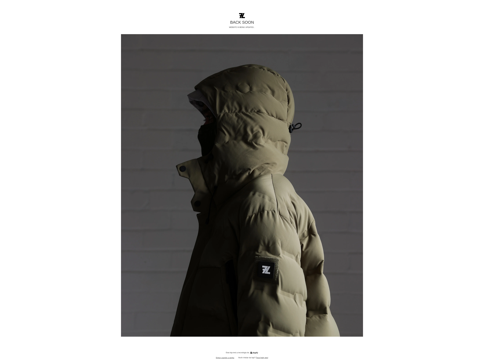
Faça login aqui (262, 358)
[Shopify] (254, 353)
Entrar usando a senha (225, 358)
